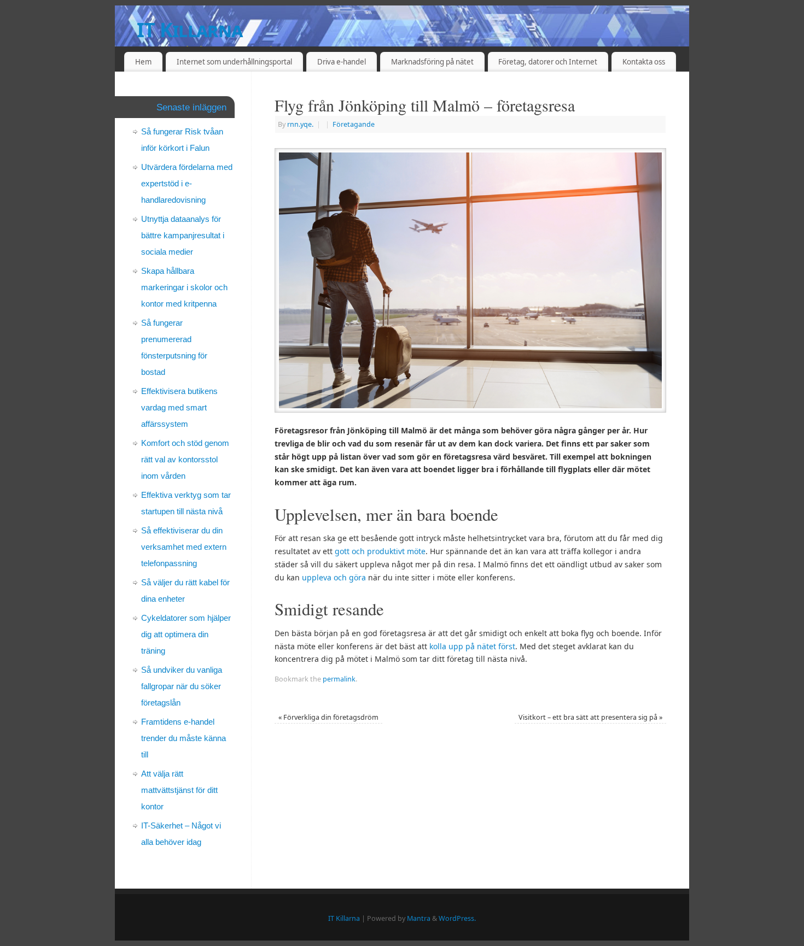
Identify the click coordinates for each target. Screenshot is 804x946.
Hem (143, 62)
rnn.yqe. (300, 124)
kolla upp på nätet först (472, 646)
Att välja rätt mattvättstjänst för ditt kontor (179, 790)
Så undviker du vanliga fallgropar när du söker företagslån (181, 686)
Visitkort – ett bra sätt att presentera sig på (590, 717)
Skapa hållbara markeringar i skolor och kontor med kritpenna (184, 287)
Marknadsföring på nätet (432, 62)
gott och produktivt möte (380, 551)
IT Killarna (189, 29)
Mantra (418, 918)
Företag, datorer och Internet (547, 62)
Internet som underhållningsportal (234, 62)
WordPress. (457, 918)
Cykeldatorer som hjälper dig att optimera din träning (186, 634)
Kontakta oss (643, 62)
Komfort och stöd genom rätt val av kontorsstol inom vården (185, 459)
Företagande (354, 124)
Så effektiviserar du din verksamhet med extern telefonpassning (183, 547)
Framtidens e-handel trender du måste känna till (183, 738)
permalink (339, 679)
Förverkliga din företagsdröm (328, 717)
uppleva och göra (334, 577)
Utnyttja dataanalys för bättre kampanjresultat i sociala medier (182, 235)
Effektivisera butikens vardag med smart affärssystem (179, 407)
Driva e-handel (341, 62)
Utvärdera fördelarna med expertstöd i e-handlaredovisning (186, 183)
